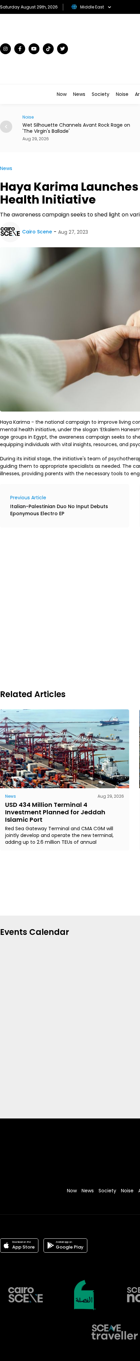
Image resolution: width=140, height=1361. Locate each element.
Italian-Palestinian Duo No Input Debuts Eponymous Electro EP (59, 510)
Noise (122, 94)
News (79, 94)
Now (62, 94)
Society (100, 94)
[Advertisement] (70, 607)
